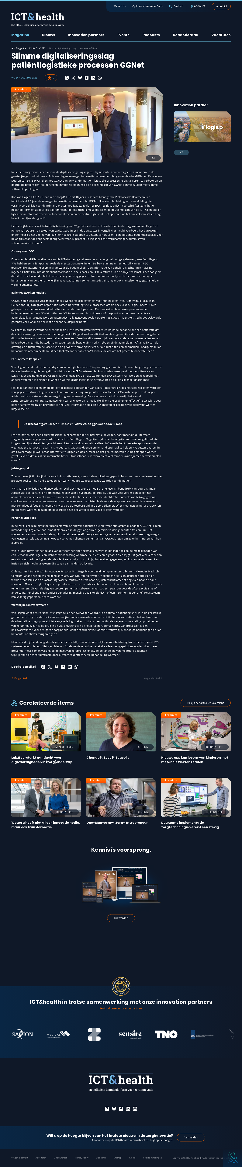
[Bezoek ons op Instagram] (135, 1109)
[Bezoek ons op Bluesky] (114, 1109)
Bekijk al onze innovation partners (121, 1008)
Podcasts (151, 35)
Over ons (120, 6)
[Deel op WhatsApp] (100, 78)
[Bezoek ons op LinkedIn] (128, 1109)
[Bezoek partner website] (37, 1034)
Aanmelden (191, 1137)
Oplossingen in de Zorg (147, 6)
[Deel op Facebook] (86, 78)
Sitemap (118, 1157)
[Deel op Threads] (67, 78)
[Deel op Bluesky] (80, 78)
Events (123, 35)
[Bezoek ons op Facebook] (121, 1109)
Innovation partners (86, 35)
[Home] (12, 48)
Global (132, 1157)
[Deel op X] (73, 78)
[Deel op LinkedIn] (93, 78)
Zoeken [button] (178, 6)
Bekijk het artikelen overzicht (205, 703)
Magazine (20, 35)
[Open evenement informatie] (232, 1157)
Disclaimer (101, 1157)
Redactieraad (185, 35)
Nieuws (48, 35)
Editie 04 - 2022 (37, 48)
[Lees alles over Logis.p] (202, 126)
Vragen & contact (19, 1157)
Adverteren (41, 1157)
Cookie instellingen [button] (152, 1157)
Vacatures (221, 35)
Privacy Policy (81, 1157)
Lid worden (121, 918)
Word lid (221, 6)
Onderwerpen (60, 1157)
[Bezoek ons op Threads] (107, 1109)
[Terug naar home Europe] (37, 19)
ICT (181, 152)
